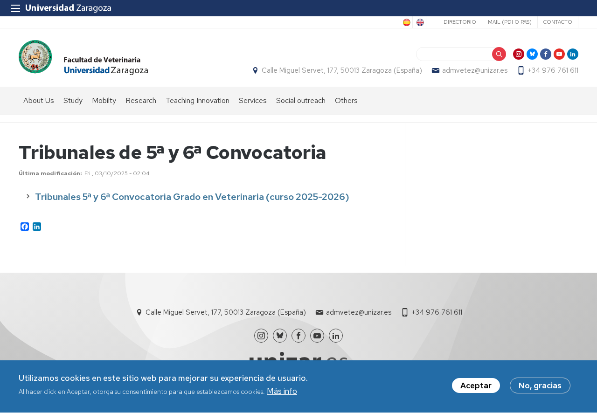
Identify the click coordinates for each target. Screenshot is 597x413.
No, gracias (540, 385)
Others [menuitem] (346, 100)
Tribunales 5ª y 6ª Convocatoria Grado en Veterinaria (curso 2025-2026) (192, 197)
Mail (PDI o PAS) (510, 22)
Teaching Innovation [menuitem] (197, 100)
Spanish (405, 22)
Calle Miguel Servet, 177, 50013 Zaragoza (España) (342, 70)
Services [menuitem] (253, 100)
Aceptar (476, 385)
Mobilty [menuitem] (104, 100)
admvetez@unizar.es (474, 70)
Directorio (460, 22)
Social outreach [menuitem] (301, 100)
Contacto (557, 22)
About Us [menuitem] (38, 100)
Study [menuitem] (73, 100)
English (419, 22)
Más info (282, 391)
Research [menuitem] (140, 100)
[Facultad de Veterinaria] (83, 57)
